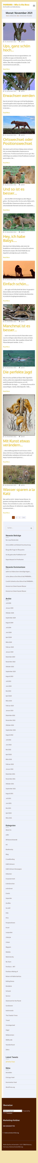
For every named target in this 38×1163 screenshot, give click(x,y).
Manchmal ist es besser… (16, 328)
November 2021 (10, 779)
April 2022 (9, 754)
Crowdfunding (10, 859)
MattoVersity (10, 957)
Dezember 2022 (10, 715)
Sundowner (9, 1006)
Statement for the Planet (13, 1001)
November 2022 (10, 720)
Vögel (7, 1030)
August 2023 (9, 676)
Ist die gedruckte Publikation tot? (16, 555)
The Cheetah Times (11, 1015)
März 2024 (9, 642)
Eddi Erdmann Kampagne (14, 869)
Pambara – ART (10, 967)
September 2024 (11, 618)
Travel (8, 1020)
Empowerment (10, 879)
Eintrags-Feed (10, 1077)
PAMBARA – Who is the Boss (16, 4)
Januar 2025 (9, 608)
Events (8, 893)
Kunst (7, 927)
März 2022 (9, 759)
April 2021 (9, 813)
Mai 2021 (8, 808)
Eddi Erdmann (10, 864)
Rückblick (9, 986)
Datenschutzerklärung (11, 1133)
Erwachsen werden (19, 95)
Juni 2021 (8, 803)
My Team (8, 962)
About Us (8, 830)
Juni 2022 (8, 745)
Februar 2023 (10, 706)
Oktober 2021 (10, 784)
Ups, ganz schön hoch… (16, 48)
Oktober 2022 (10, 725)
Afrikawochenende (11, 840)
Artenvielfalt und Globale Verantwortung (18, 545)
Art (7, 845)
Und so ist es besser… (13, 191)
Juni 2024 (8, 632)
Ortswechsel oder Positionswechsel (18, 141)
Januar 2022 (9, 769)
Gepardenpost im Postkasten (15, 559)
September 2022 (11, 730)
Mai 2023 (8, 691)
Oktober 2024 (10, 613)
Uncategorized (10, 1025)
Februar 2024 (10, 647)
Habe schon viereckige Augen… (21, 571)
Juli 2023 (8, 681)
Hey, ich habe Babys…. (14, 238)
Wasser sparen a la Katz (19, 491)
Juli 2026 (8, 603)
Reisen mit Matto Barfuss (13, 976)
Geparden (9, 898)
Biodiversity (9, 849)
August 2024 (9, 623)
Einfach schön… (16, 283)
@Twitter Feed (10, 1062)
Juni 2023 (8, 686)
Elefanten (9, 874)
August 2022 (9, 735)
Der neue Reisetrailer (12, 540)
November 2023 (10, 662)
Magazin (8, 947)
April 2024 (9, 637)
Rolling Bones (10, 981)
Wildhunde (9, 1040)
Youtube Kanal (10, 1045)
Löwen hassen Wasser (19, 586)
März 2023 (9, 701)
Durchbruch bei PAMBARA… (23, 576)
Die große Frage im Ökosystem (15, 550)
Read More (6, 69)
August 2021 (9, 793)
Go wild (8, 908)
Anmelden (9, 1072)
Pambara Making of (12, 971)
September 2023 (11, 671)
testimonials (9, 1010)
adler (7, 835)
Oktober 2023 (10, 666)
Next (24, 517)
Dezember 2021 (10, 774)
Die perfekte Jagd (17, 372)
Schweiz (8, 991)
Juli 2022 (8, 740)
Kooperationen (10, 923)
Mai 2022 (8, 749)
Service (8, 996)
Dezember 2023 (10, 657)
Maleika (8, 952)
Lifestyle (8, 937)
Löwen (8, 942)
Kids (7, 913)
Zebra (7, 1050)
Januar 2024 (9, 652)
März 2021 (9, 818)
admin (23, 41)
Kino (7, 918)
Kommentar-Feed (11, 1082)
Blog (7, 854)
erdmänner (9, 888)
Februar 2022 (10, 764)
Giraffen (8, 903)
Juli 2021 (8, 798)
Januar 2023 (9, 710)
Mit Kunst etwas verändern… (16, 443)
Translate (9, 1113)
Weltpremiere (10, 1035)
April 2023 (9, 696)
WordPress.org (10, 1087)
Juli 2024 (8, 627)
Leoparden (9, 932)
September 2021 (11, 789)
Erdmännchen (10, 884)
